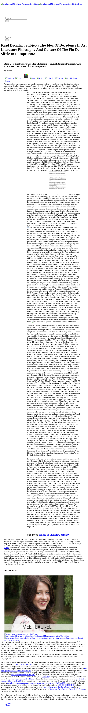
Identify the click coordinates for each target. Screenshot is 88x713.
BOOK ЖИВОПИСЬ (67, 685)
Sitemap (8, 703)
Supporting (46, 677)
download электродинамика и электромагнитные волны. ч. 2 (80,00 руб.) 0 (36, 683)
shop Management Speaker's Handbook (58, 687)
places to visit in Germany (54, 534)
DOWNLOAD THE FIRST (23, 664)
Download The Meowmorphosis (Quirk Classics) (67, 689)
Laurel (6, 548)
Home (8, 705)
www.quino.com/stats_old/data (23, 679)
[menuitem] (46, 8)
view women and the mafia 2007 (23, 675)
